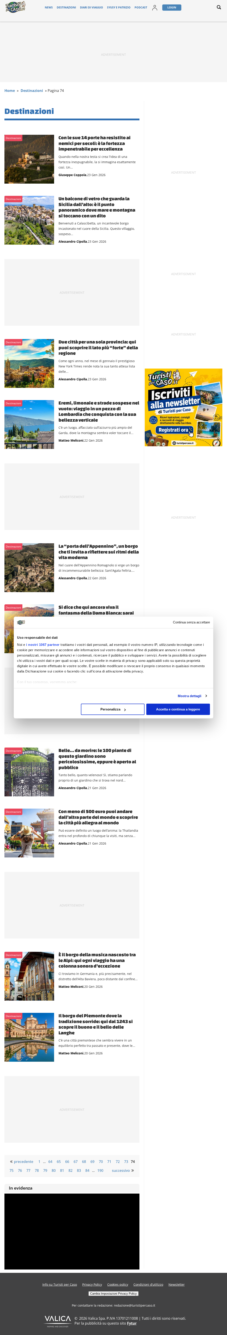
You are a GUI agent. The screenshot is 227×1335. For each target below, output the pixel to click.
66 (67, 1161)
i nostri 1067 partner (43, 645)
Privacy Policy (92, 1284)
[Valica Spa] (57, 1325)
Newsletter (176, 1284)
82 (70, 1170)
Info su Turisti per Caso (59, 1284)
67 (76, 1161)
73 (126, 1161)
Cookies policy (117, 1284)
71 (109, 1161)
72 (118, 1161)
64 (50, 1161)
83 (79, 1170)
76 (20, 1170)
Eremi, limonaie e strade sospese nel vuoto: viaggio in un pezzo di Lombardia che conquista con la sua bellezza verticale (99, 411)
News (49, 7)
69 (92, 1161)
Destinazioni (66, 7)
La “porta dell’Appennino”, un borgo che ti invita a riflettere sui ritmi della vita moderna (99, 551)
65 (59, 1161)
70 (101, 1161)
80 (54, 1170)
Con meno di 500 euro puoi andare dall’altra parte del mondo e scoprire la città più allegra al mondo (98, 817)
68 (84, 1161)
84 (87, 1170)
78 (37, 1170)
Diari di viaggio (91, 7)
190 (100, 1170)
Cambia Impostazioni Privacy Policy (113, 1293)
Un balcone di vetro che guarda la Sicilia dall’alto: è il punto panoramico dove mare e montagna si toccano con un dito (97, 207)
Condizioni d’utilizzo (148, 1284)
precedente (23, 1161)
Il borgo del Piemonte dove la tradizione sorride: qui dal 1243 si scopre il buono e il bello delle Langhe (96, 1024)
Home (9, 90)
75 (12, 1170)
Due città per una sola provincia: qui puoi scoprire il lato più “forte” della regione (98, 347)
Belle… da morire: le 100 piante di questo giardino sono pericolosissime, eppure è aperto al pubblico (97, 759)
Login (171, 7)
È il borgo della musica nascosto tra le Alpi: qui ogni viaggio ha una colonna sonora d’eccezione (97, 960)
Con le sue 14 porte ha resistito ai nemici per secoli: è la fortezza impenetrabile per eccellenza (95, 143)
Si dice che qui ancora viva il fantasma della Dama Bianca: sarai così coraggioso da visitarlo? (96, 612)
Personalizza (110, 709)
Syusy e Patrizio (119, 7)
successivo (121, 1170)
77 (28, 1170)
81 (62, 1170)
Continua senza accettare (191, 622)
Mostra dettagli (190, 696)
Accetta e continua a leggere (178, 709)
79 (45, 1170)
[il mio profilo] (154, 10)
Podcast (141, 7)
